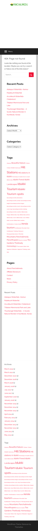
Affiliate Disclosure (13, 272)
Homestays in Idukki (17, 176)
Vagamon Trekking (22, 249)
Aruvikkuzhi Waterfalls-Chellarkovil (17, 304)
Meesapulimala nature (12, 234)
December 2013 (10, 425)
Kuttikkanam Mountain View (22, 228)
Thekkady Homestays (21, 511)
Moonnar (21, 234)
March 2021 (8, 372)
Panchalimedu (22, 237)
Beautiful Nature (18, 163)
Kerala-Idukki (17, 224)
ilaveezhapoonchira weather (14, 212)
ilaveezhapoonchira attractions (14, 197)
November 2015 (10, 404)
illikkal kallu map (15, 214)
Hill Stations (22, 451)
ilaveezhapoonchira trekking (20, 209)
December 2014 (10, 407)
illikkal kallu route (21, 217)
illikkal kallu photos (25, 214)
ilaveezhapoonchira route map (12, 482)
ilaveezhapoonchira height (25, 476)
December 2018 (10, 379)
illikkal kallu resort (11, 217)
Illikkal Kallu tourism (19, 490)
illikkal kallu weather (19, 220)
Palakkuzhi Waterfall (14, 93)
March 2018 (8, 383)
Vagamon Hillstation (12, 249)
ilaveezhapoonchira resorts (13, 206)
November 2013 (10, 428)
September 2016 (10, 397)
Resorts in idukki (23, 240)
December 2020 (10, 376)
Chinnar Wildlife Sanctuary (13, 167)
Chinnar (28, 163)
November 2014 (10, 411)
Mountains (11, 237)
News (9, 279)
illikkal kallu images (29, 485)
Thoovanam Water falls (23, 246)
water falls (11, 516)
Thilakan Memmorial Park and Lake (17, 307)
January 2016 (9, 400)
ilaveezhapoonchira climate (14, 200)
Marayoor (20, 231)
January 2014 (9, 421)
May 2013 (7, 435)
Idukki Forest (18, 180)
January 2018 (9, 386)
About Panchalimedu (15, 268)
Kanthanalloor (10, 224)
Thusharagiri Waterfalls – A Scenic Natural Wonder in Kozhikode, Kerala (17, 112)
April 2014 (8, 414)
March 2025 (8, 369)
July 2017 (7, 390)
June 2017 (8, 393)
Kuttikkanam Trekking (12, 231)
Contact (10, 275)
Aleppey (9, 163)
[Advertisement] (19, 28)
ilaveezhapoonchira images (17, 203)
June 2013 (8, 431)
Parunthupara (12, 240)
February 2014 (9, 418)
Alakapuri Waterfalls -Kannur (17, 89)
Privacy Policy (12, 282)
